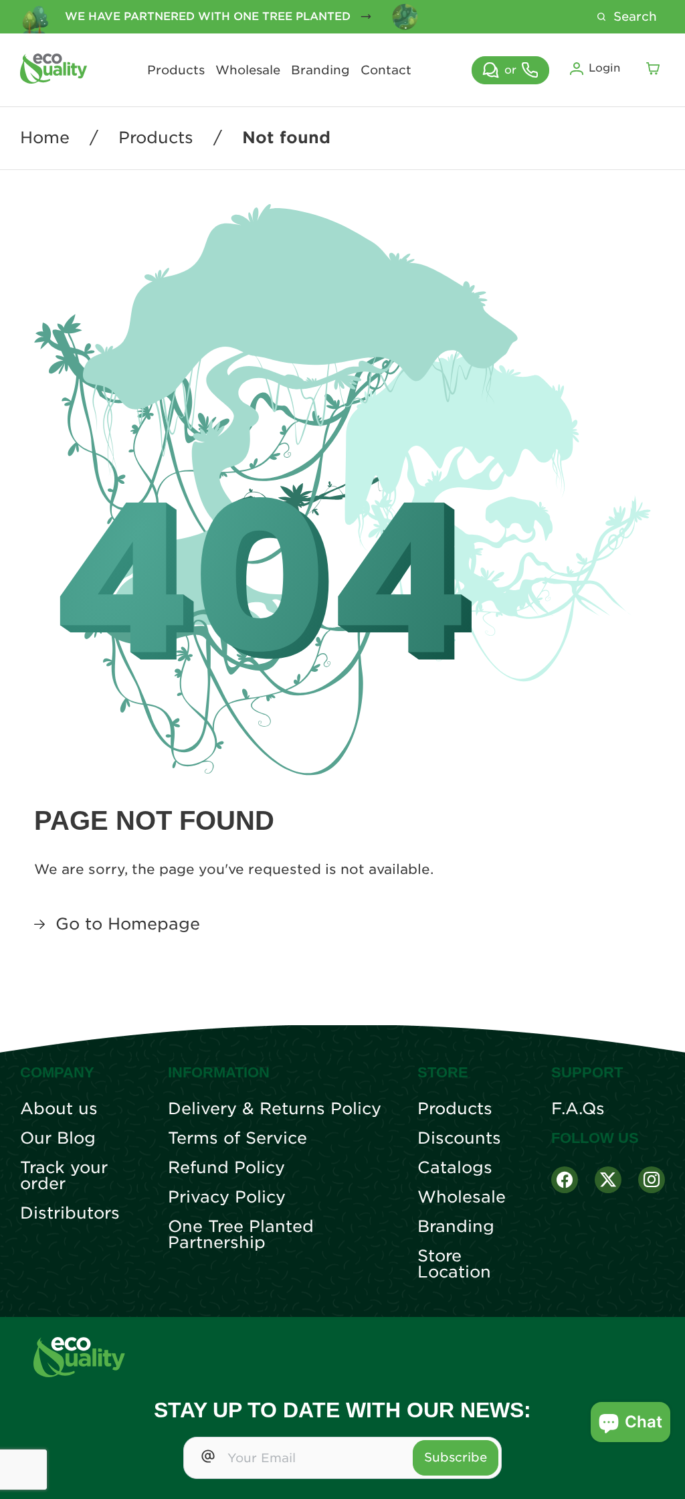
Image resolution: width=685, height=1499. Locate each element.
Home (45, 137)
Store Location (454, 1264)
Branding (320, 70)
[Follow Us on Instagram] (651, 1179)
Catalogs (454, 1168)
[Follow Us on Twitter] (608, 1179)
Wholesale (247, 70)
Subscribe (455, 1457)
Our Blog (58, 1138)
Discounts (459, 1138)
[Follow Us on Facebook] (564, 1179)
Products (176, 70)
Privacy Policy (227, 1197)
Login (604, 68)
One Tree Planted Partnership (241, 1235)
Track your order (64, 1176)
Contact (386, 70)
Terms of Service (237, 1138)
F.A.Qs (578, 1109)
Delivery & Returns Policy (274, 1109)
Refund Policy (226, 1168)
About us (59, 1109)
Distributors (70, 1213)
